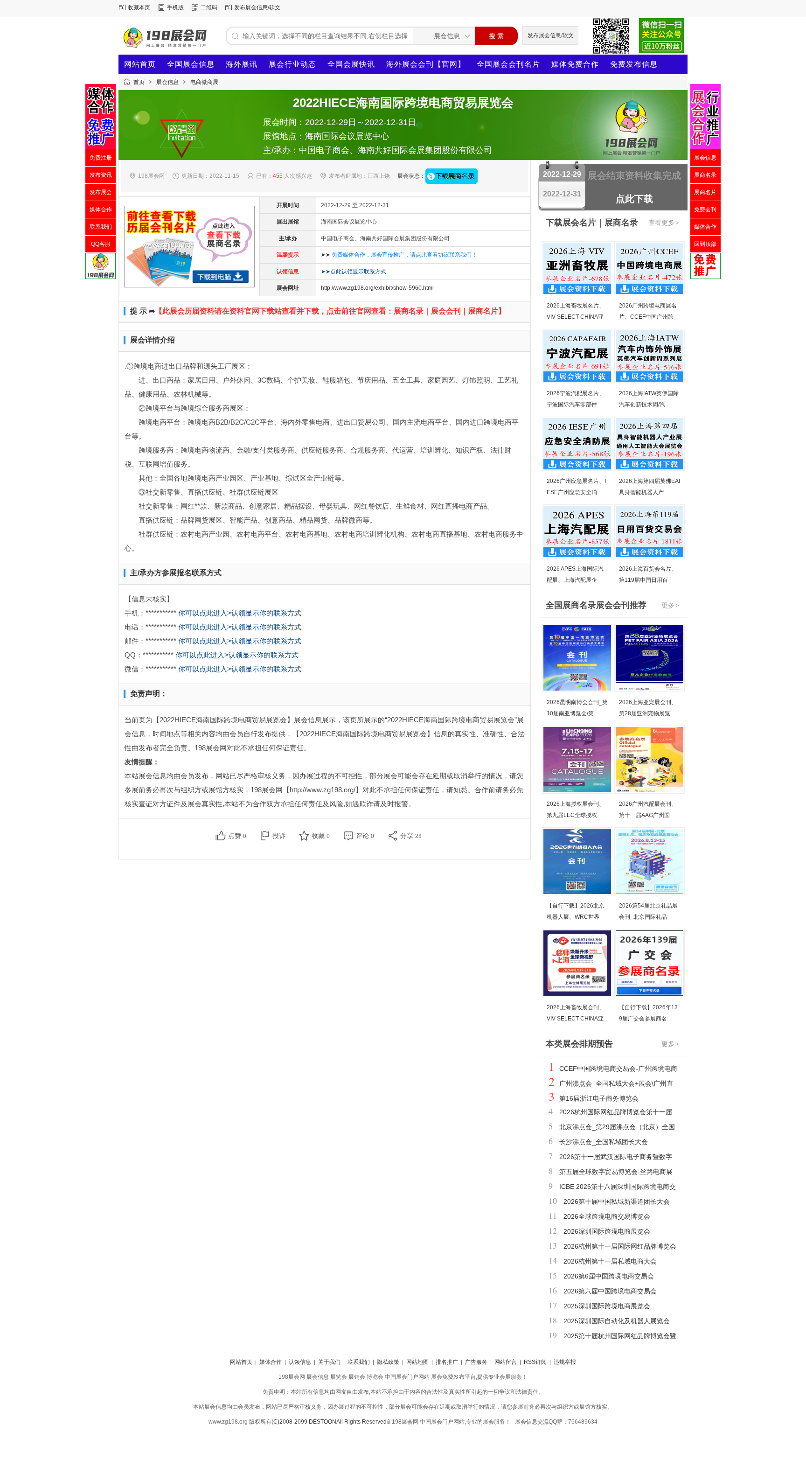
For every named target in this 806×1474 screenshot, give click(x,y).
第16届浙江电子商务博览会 (599, 1098)
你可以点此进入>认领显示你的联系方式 (239, 613)
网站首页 (140, 64)
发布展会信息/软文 (257, 7)
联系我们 (358, 1362)
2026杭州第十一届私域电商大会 (610, 1261)
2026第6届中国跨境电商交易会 (608, 1276)
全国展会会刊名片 (508, 64)
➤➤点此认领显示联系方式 (353, 271)
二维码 (209, 7)
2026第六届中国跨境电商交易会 (610, 1291)
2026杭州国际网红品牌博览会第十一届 (615, 1112)
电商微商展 (204, 82)
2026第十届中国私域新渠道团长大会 (616, 1201)
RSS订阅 (535, 1362)
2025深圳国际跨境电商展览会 (606, 1306)
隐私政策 (388, 1362)
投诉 (278, 835)
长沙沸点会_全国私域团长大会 (603, 1142)
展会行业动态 (292, 64)
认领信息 (300, 1362)
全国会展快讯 (351, 64)
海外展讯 (241, 64)
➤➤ (399, 254)
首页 (139, 82)
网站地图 (417, 1362)
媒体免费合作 (575, 64)
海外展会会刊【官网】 (426, 64)
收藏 (321, 835)
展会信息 (167, 82)
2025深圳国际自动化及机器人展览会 (616, 1321)
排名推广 (447, 1362)
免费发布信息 (634, 64)
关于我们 (329, 1362)
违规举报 (565, 1362)
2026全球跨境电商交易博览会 (606, 1216)
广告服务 (476, 1362)
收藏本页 (139, 7)
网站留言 (505, 1362)
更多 (670, 605)
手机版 (175, 7)
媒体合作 (270, 1362)
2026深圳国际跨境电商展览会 (606, 1231)
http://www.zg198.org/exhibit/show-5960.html (377, 288)
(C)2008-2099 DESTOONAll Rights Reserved (329, 1421)
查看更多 (663, 222)
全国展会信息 (191, 64)
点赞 (237, 835)
